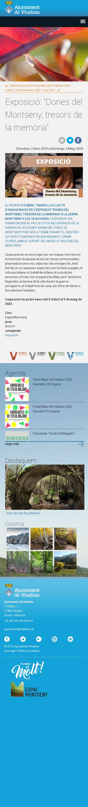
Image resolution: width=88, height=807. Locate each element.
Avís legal (10, 650)
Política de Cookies (29, 650)
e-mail (62, 140)
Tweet (70, 140)
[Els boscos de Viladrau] (42, 549)
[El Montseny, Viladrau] (65, 572)
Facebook (78, 140)
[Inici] (22, 7)
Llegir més (12, 444)
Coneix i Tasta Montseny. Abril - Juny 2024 (30, 90)
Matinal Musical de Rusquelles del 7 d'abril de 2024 (40, 85)
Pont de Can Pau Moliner (23, 513)
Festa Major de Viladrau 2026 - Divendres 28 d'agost (53, 382)
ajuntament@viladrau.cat (19, 629)
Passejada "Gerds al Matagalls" (54, 433)
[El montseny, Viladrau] (18, 549)
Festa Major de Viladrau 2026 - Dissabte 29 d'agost (53, 409)
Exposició (11, 335)
